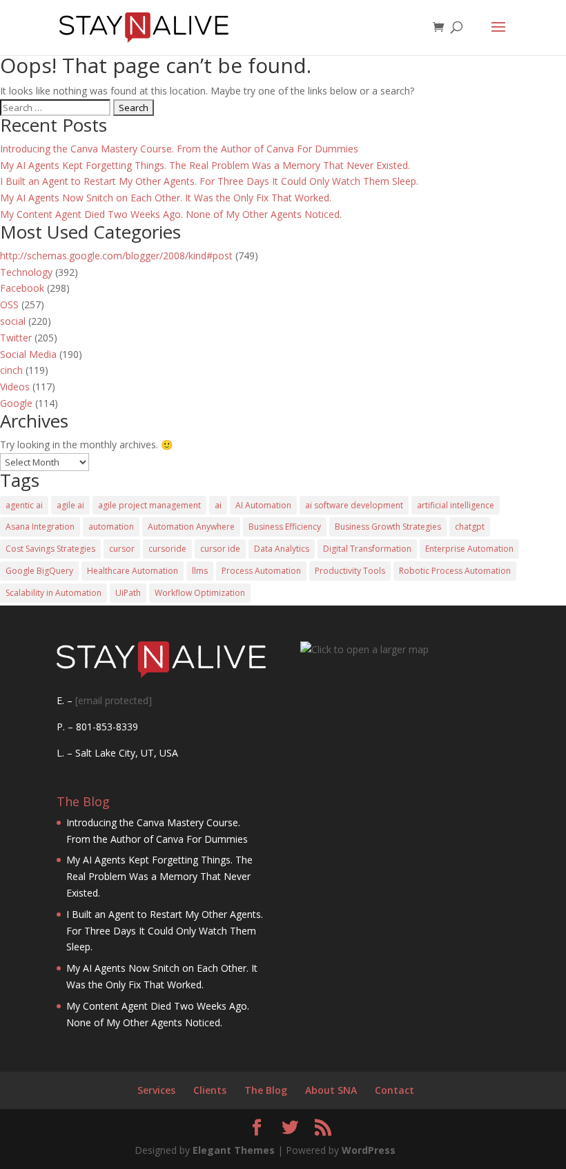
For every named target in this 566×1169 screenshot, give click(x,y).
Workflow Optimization (200, 593)
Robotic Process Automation (455, 571)
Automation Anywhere (191, 526)
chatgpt (470, 526)
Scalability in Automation (53, 593)
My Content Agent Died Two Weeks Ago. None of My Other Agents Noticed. (171, 214)
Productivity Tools (350, 571)
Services (156, 1090)
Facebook (22, 287)
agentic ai (24, 505)
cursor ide (220, 548)
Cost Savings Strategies (50, 548)
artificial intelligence (455, 505)
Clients (209, 1090)
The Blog (265, 1090)
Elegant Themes (234, 1150)
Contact (394, 1090)
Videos (15, 386)
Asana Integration (40, 526)
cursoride (167, 548)
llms (200, 571)
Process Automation (261, 571)
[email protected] (113, 700)
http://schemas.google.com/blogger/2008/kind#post (116, 255)
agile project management (149, 505)
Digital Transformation (367, 548)
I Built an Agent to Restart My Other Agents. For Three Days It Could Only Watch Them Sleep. (209, 181)
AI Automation (263, 505)
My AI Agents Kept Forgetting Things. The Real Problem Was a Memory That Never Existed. (205, 165)
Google (16, 403)
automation (111, 526)
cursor (122, 548)
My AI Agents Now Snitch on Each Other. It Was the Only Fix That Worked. (165, 197)
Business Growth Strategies (388, 526)
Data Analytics (281, 548)
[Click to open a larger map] (364, 649)
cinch (11, 370)
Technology (26, 272)
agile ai (70, 505)
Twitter (16, 337)
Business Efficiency (284, 526)
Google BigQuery (39, 571)
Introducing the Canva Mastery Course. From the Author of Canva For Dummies (179, 148)
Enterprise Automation (469, 548)
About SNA (331, 1090)
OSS (9, 304)
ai (218, 505)
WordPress (369, 1150)
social (13, 321)
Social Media (28, 354)
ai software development (354, 505)
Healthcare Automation (132, 571)
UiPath (128, 593)
